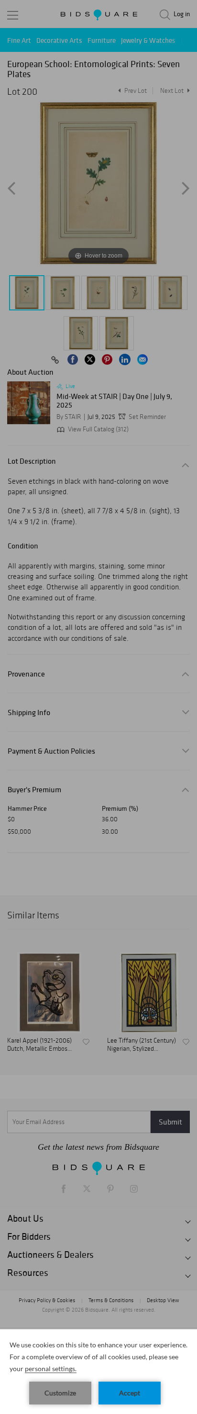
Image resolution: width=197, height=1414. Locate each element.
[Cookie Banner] (98, 1371)
